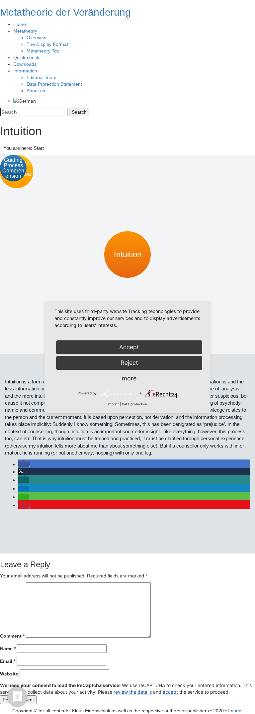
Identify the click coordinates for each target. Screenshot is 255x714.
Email (7, 661)
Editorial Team (41, 77)
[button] (24, 464)
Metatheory (25, 31)
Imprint (235, 710)
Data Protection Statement (54, 84)
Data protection (134, 404)
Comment (12, 636)
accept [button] (170, 692)
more (129, 378)
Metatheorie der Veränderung (65, 12)
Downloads (25, 64)
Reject (129, 362)
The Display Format (47, 44)
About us (36, 90)
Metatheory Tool (43, 50)
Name (8, 648)
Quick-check (26, 57)
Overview (36, 37)
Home (19, 24)
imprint (113, 404)
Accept (129, 347)
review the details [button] (133, 692)
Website (9, 673)
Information (25, 70)
